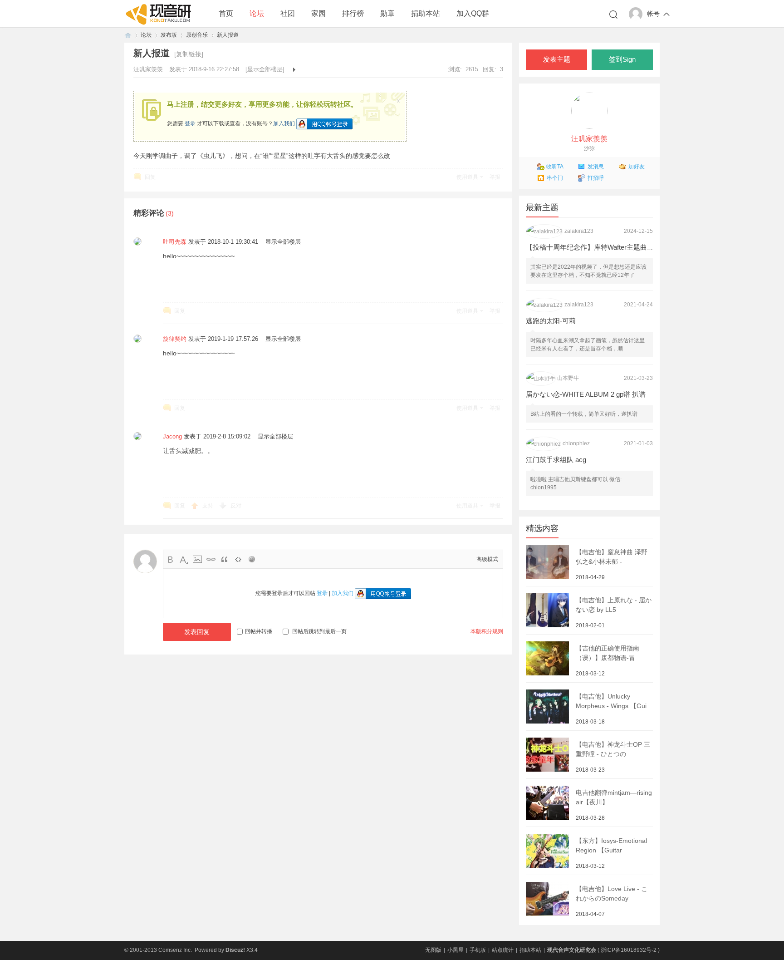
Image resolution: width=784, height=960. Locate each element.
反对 (235, 505)
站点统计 (503, 950)
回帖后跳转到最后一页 (319, 631)
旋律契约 (174, 338)
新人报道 (228, 35)
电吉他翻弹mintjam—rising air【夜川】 (614, 797)
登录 (190, 123)
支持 (208, 505)
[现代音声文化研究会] (160, 23)
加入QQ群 (472, 13)
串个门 (555, 178)
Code (238, 559)
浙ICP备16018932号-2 (629, 950)
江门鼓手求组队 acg (556, 459)
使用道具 (467, 177)
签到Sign (622, 59)
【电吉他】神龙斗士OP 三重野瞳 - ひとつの (613, 749)
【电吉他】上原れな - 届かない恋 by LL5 (614, 604)
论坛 (257, 13)
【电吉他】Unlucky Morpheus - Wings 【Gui (611, 701)
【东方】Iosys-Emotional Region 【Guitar (611, 845)
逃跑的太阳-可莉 (551, 321)
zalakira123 (578, 231)
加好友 (636, 166)
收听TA (555, 166)
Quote (224, 559)
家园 (318, 13)
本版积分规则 (486, 631)
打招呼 (596, 178)
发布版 (169, 35)
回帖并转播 (258, 631)
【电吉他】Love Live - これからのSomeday (611, 893)
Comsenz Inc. (175, 950)
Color (183, 559)
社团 (287, 13)
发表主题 (556, 59)
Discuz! (235, 950)
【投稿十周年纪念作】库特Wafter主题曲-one (593, 247)
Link (211, 559)
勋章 (387, 13)
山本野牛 (568, 378)
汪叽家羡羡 (149, 69)
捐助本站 (425, 13)
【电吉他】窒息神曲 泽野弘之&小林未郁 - (611, 556)
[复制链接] (188, 54)
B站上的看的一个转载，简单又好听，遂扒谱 (583, 414)
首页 (226, 13)
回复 (150, 177)
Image (197, 559)
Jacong (172, 436)
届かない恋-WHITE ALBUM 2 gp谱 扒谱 (586, 394)
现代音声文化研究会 (128, 35)
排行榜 (353, 13)
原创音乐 (197, 35)
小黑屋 (455, 950)
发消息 (596, 166)
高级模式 (487, 559)
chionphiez (576, 443)
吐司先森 (174, 241)
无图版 (433, 950)
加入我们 (284, 123)
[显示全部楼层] (264, 69)
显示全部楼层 (283, 241)
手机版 (478, 950)
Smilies (251, 559)
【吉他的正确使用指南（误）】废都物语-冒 (607, 653)
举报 (495, 177)
